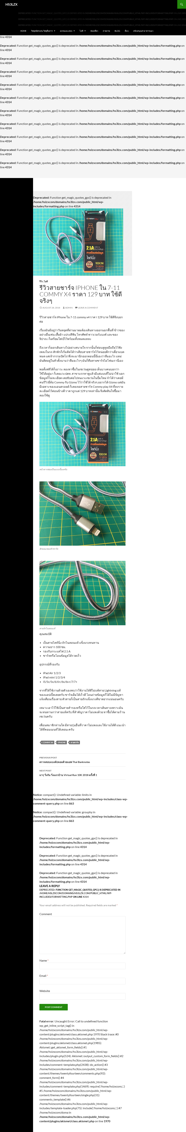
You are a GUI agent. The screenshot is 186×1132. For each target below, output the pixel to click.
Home (23, 31)
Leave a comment (88, 307)
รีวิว (41, 281)
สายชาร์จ (75, 742)
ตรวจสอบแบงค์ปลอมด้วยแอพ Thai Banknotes (64, 759)
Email (43, 975)
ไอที (81, 31)
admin (69, 307)
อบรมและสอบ (66, 31)
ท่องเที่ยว (94, 31)
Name (43, 960)
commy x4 (48, 742)
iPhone (62, 742)
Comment (45, 914)
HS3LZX (11, 4)
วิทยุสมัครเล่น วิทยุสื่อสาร (42, 31)
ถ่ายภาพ (106, 31)
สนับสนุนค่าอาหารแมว (143, 31)
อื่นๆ (127, 31)
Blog (117, 31)
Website (44, 991)
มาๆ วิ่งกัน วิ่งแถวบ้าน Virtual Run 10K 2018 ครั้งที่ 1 (68, 772)
